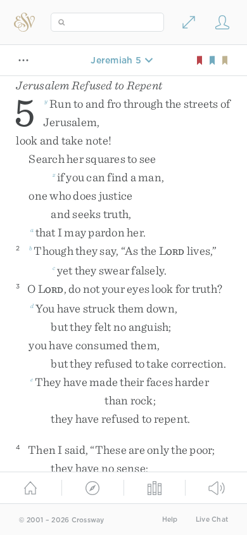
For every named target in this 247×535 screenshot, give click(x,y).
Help (170, 519)
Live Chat (212, 519)
